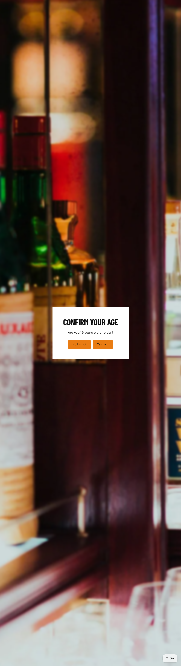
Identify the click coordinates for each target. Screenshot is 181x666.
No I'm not (79, 344)
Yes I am (102, 344)
